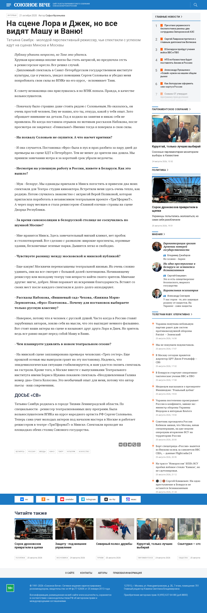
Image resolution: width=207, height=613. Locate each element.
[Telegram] (130, 445)
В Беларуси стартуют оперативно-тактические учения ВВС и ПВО (177, 374)
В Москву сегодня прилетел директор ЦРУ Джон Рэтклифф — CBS (176, 358)
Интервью (12, 15)
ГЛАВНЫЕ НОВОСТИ (167, 16)
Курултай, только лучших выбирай (176, 146)
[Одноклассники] (125, 445)
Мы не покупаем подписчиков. (175, 345)
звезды (42, 451)
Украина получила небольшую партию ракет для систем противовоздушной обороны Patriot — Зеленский (174, 329)
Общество (183, 558)
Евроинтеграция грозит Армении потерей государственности (179, 246)
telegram (91, 499)
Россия (31, 451)
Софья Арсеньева (55, 15)
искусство (84, 451)
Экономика (62, 558)
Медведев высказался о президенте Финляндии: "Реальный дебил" (178, 388)
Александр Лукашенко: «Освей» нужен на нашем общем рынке (178, 73)
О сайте (69, 573)
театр (60, 451)
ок (48, 499)
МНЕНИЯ (157, 234)
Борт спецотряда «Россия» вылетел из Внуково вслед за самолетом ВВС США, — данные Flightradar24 (178, 449)
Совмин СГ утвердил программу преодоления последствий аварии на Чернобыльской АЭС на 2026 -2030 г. (176, 100)
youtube (69, 499)
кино (51, 451)
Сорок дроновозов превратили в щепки (29, 545)
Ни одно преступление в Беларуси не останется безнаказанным (179, 267)
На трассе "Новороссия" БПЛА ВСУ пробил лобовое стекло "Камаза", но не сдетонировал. (178, 467)
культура (71, 451)
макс (133, 499)
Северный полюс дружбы (114, 543)
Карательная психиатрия (180, 290)
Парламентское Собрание (170, 109)
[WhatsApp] (139, 445)
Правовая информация (127, 573)
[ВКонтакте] (121, 445)
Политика (159, 170)
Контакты (86, 573)
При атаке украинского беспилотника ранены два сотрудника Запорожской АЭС (177, 28)
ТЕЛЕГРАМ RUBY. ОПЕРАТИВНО (171, 314)
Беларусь (20, 451)
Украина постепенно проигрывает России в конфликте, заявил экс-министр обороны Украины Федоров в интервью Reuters (177, 406)
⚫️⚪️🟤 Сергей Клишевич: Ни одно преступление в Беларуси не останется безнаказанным (178, 484)
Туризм (100, 558)
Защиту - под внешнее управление (70, 545)
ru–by (112, 499)
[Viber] (134, 445)
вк (26, 499)
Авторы (102, 573)
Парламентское (145, 558)
